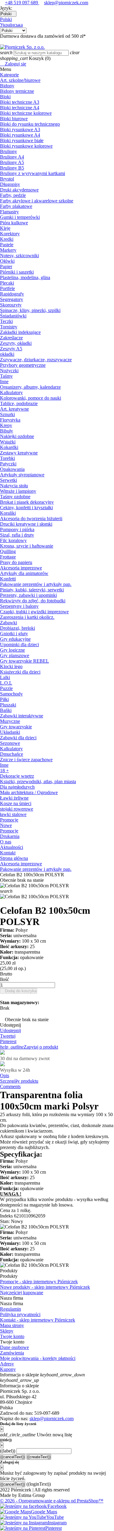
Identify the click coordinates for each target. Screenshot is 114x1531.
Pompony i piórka (17, 529)
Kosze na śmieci (15, 803)
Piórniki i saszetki (17, 272)
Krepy (6, 425)
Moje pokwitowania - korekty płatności (37, 1358)
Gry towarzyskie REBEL (24, 661)
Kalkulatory (11, 392)
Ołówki (7, 261)
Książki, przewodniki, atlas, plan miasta (38, 781)
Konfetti (8, 578)
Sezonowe (10, 743)
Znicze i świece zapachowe (26, 759)
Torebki (7, 458)
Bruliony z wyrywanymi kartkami (32, 173)
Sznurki (7, 414)
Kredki (6, 239)
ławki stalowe (13, 814)
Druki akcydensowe (19, 189)
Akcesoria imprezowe (21, 567)
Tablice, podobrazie (19, 403)
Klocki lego (11, 666)
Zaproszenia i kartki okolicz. (27, 617)
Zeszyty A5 (11, 348)
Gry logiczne (12, 650)
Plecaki (7, 283)
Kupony (8, 1369)
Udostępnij (10, 1030)
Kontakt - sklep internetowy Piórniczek (37, 1320)
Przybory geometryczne (23, 365)
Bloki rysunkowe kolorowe (26, 146)
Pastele (6, 244)
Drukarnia (9, 836)
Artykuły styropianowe (22, 474)
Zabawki (8, 622)
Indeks (7, 1215)
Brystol (7, 178)
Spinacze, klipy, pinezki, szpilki (30, 310)
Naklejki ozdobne (17, 436)
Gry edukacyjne (15, 639)
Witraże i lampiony (18, 491)
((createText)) (38, 1457)
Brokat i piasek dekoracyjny (27, 502)
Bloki (5, 96)
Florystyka (10, 419)
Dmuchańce (11, 754)
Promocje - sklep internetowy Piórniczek (39, 1281)
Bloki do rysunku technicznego (30, 124)
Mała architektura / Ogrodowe (29, 792)
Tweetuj (8, 1036)
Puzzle (6, 688)
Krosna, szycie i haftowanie (26, 545)
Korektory (10, 233)
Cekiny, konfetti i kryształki (26, 507)
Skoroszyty (11, 304)
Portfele (7, 288)
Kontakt (8, 852)
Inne (4, 381)
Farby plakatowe (16, 206)
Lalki (5, 677)
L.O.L (6, 682)
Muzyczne (10, 721)
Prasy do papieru (16, 562)
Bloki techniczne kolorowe (26, 113)
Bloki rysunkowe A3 (20, 129)
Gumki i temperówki (20, 217)
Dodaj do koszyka (18, 991)
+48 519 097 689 (22, 2)
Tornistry (8, 326)
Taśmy (6, 376)
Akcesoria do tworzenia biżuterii (31, 518)
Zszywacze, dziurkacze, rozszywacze (36, 359)
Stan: (5, 1221)
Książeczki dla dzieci (20, 671)
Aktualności (11, 847)
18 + (4, 770)
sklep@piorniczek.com (66, 2)
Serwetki (8, 480)
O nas (5, 841)
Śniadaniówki (13, 315)
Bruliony (8, 151)
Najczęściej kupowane (21, 1292)
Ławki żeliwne (14, 798)
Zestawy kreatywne (19, 452)
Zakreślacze (11, 337)
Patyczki (8, 463)
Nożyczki (9, 370)
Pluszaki (8, 704)
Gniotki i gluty (14, 633)
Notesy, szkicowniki (19, 255)
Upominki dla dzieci (19, 644)
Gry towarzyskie (16, 726)
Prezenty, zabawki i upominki (28, 595)
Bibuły (6, 430)
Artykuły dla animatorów (24, 573)
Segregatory (11, 299)
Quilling (8, 551)
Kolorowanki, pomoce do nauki (30, 398)
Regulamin (10, 1309)
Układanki (10, 732)
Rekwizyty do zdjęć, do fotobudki (32, 600)
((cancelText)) (13, 1457)
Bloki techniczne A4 (19, 107)
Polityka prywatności (20, 1314)
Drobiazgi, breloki (17, 628)
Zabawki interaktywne (21, 715)
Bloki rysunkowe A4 (20, 135)
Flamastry (9, 211)
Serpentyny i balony (19, 606)
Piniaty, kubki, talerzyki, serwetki (32, 589)
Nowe (6, 825)
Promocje (9, 819)
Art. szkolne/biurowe (20, 80)
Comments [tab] (10, 1086)
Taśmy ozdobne (15, 496)
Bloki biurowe (14, 118)
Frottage (8, 556)
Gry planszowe (14, 655)
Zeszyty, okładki (16, 343)
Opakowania (12, 469)
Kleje (5, 228)
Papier (6, 266)
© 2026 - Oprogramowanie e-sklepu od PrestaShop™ (51, 1500)
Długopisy (10, 184)
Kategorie (9, 74)
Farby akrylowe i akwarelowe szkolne (36, 200)
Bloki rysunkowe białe (21, 140)
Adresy (7, 1363)
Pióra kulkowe (14, 222)
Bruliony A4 (12, 156)
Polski (6, 19)
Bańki (6, 710)
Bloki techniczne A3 (19, 102)
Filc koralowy (13, 540)
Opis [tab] (4, 1075)
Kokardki (9, 447)
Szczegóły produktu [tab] (19, 1081)
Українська (11, 24)
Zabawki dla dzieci (18, 737)
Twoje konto (12, 1336)
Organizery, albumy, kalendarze (30, 387)
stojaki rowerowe (16, 808)
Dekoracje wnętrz (17, 776)
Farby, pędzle (13, 195)
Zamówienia (12, 1352)
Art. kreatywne (14, 409)
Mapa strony (12, 1325)
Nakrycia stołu (14, 485)
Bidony (7, 85)
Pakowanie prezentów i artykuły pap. (35, 584)
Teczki (6, 321)
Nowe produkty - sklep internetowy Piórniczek (45, 1287)
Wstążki (8, 441)
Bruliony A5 (12, 162)
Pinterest (8, 1041)
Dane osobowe (14, 1347)
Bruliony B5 (12, 167)
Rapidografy (12, 293)
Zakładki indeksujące (20, 332)
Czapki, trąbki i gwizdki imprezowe (34, 611)
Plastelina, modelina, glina (25, 277)
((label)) (7, 1450)
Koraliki (8, 513)
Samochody (11, 693)
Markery (8, 250)
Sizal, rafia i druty (17, 535)
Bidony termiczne (17, 91)
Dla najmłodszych (17, 787)
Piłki (4, 699)
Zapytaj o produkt (29, 1046)
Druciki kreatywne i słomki (26, 524)
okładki (7, 354)
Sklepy (6, 1330)
